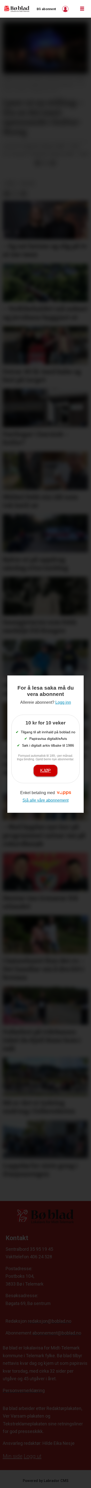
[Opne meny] (82, 9)
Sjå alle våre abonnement (45, 800)
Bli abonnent (46, 9)
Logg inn (66, 9)
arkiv (10, 183)
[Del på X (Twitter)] (45, 163)
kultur (27, 183)
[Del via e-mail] (52, 163)
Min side (12, 1456)
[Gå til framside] (17, 9)
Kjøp (45, 770)
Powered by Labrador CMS (46, 1481)
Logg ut (32, 1456)
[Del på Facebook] (37, 163)
